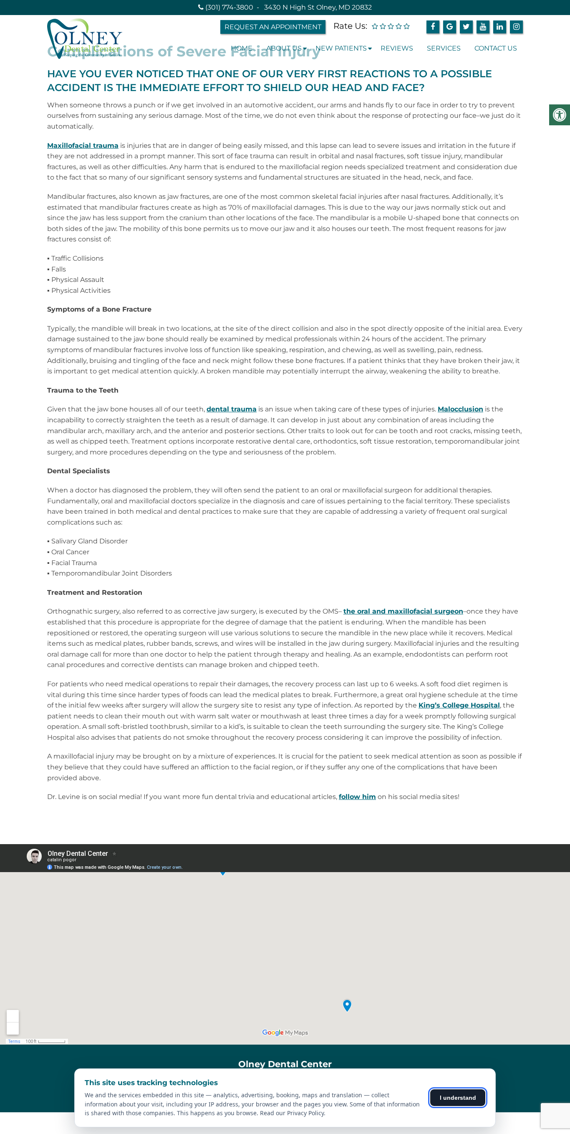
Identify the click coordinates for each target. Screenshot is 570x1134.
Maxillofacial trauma (83, 146)
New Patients (341, 48)
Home (241, 48)
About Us (284, 48)
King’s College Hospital (459, 705)
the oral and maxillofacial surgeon (403, 611)
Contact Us (495, 48)
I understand (458, 1097)
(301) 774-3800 (229, 7)
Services (444, 48)
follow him (357, 797)
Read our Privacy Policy (292, 1113)
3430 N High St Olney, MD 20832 (318, 7)
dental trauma (232, 409)
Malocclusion (460, 409)
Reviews (397, 48)
